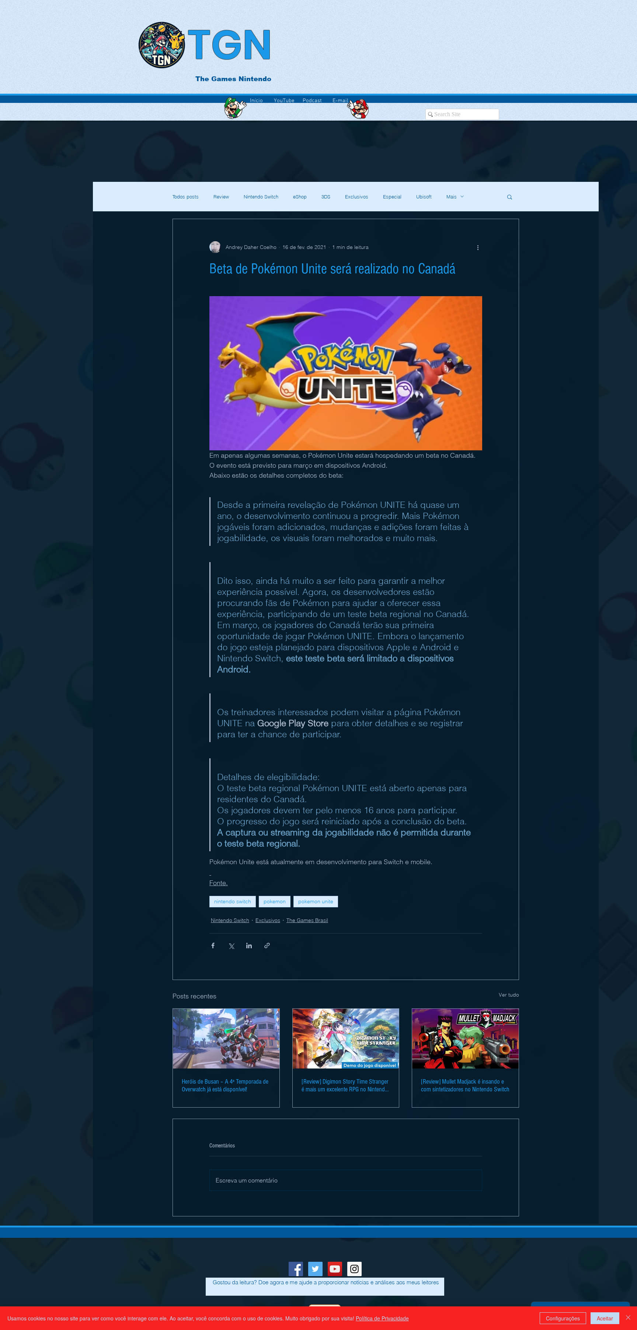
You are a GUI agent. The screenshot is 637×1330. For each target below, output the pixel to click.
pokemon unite (315, 901)
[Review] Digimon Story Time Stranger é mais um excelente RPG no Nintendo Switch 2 (345, 1085)
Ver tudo (509, 994)
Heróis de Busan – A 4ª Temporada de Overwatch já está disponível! (225, 1085)
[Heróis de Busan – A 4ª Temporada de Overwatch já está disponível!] (226, 1038)
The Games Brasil (307, 920)
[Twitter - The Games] (315, 1269)
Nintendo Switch (261, 197)
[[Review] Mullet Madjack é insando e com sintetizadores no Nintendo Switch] (465, 1038)
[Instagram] (354, 1269)
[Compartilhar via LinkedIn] (249, 945)
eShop (300, 197)
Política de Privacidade (382, 1318)
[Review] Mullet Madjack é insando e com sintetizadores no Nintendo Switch (465, 1085)
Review (221, 197)
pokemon (275, 901)
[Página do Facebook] (296, 1269)
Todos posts (186, 197)
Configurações (563, 1318)
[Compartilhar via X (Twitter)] (230, 945)
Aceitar (605, 1318)
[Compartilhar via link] (267, 945)
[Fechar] (628, 1318)
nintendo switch (232, 901)
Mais (451, 197)
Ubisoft (424, 197)
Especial (392, 197)
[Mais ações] (477, 247)
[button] (509, 197)
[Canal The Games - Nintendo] (335, 1269)
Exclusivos (356, 197)
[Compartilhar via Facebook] (212, 945)
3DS (325, 197)
